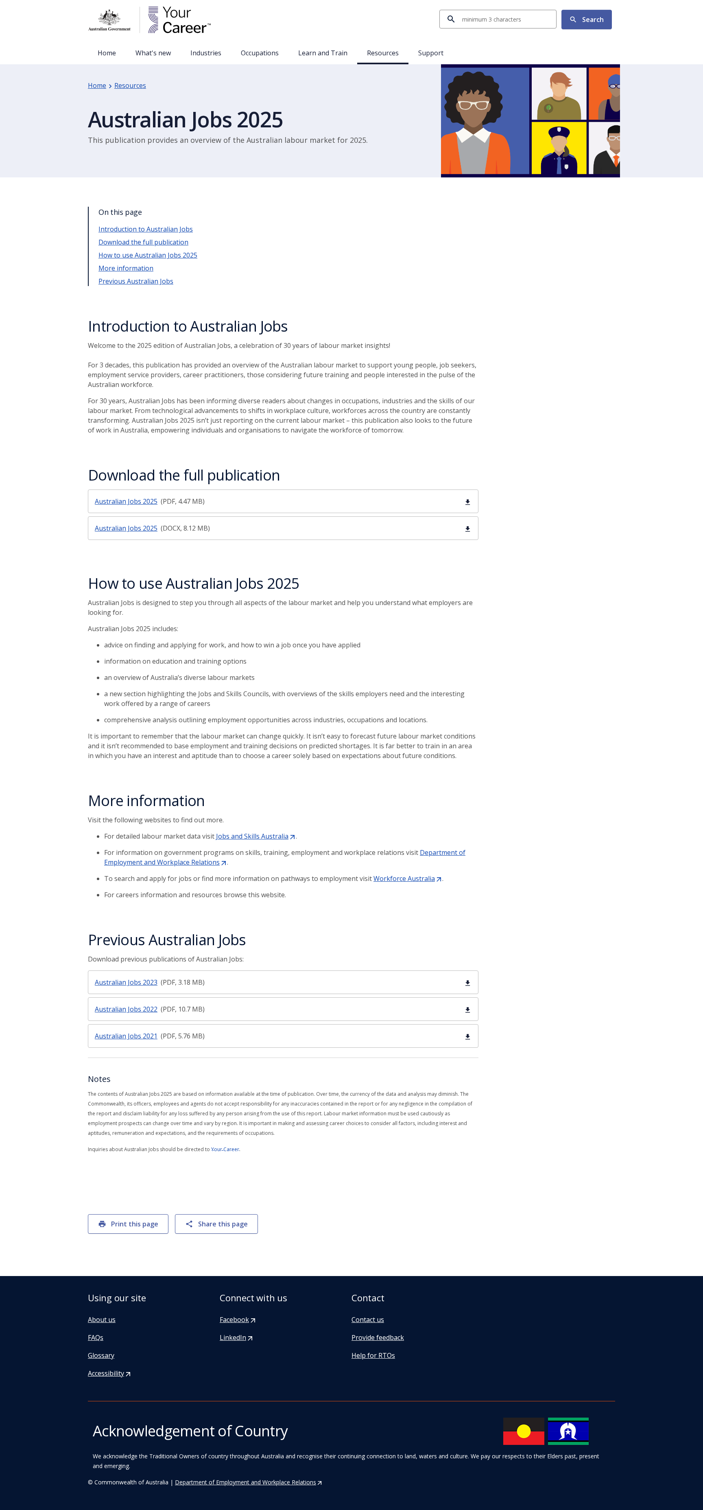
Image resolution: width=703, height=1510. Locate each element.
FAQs (95, 1337)
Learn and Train (322, 52)
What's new (153, 52)
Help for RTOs (373, 1355)
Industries (205, 52)
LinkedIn (236, 1337)
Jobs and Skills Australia (256, 836)
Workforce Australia (407, 878)
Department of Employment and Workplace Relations (249, 1482)
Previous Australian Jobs (135, 281)
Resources (383, 52)
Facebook (238, 1319)
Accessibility (109, 1373)
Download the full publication (143, 242)
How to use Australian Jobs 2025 (147, 255)
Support (430, 52)
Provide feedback (378, 1337)
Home (107, 52)
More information (125, 268)
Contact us (368, 1319)
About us (102, 1319)
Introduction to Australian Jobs (145, 229)
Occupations (260, 52)
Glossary (101, 1355)
